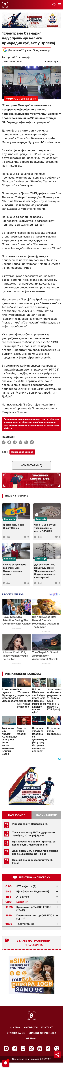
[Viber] (56, 1048)
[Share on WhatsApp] (26, 442)
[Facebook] (14, 1048)
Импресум (31, 1027)
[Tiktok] (48, 1048)
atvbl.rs (8, 428)
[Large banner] (31, 20)
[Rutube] (39, 1048)
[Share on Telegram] (15, 442)
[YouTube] (6, 1048)
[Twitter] (31, 1048)
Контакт (47, 1027)
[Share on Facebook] (9, 442)
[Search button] (54, 5)
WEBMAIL (31, 1038)
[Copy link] (4, 442)
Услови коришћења (42, 1033)
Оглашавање (16, 1033)
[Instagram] (23, 1048)
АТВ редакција (21, 57)
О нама (15, 1027)
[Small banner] (31, 786)
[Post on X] (20, 442)
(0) (31, 465)
